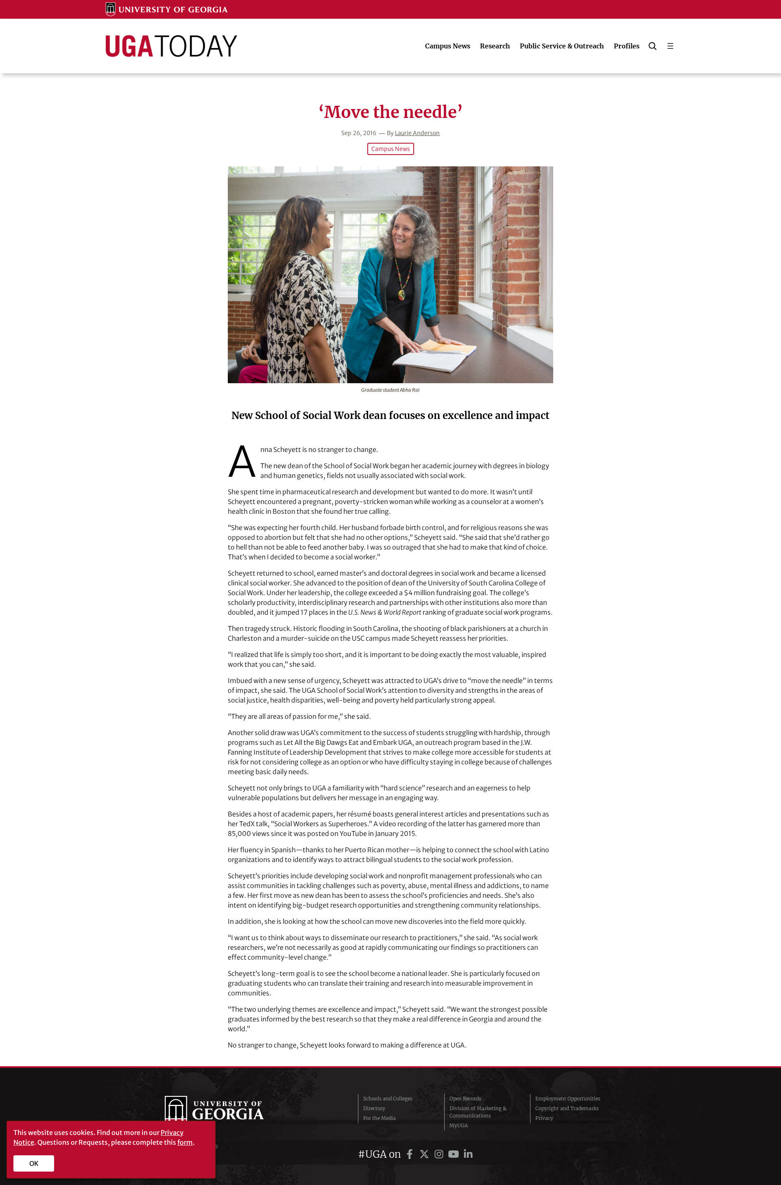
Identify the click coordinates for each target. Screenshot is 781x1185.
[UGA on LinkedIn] (468, 1154)
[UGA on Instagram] (440, 1154)
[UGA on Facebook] (411, 1154)
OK (34, 1163)
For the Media (379, 1118)
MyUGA (458, 1125)
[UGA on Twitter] (425, 1154)
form (185, 1142)
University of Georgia (226, 1112)
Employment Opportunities (567, 1099)
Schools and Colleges (387, 1099)
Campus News (390, 149)
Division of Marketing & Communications (477, 1112)
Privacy (544, 1118)
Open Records (465, 1099)
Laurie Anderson (417, 133)
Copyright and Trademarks (567, 1108)
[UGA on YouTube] (454, 1154)
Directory (374, 1108)
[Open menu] (670, 46)
